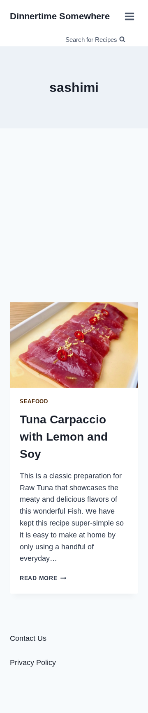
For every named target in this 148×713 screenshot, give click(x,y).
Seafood (34, 401)
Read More (43, 578)
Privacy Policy (33, 662)
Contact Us (28, 638)
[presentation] (74, 345)
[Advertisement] (74, 215)
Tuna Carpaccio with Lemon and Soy (64, 436)
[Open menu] (129, 16)
